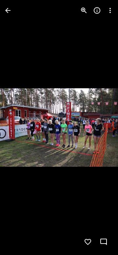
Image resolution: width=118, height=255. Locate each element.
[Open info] (97, 10)
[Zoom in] (83, 10)
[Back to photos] (8, 10)
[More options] (110, 10)
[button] (18, 127)
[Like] (88, 242)
